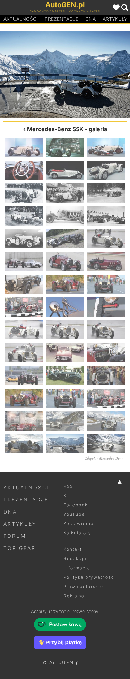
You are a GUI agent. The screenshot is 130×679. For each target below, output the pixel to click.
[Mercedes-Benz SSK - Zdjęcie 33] (106, 375)
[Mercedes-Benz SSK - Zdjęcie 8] (65, 193)
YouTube (74, 514)
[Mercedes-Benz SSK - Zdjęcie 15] (106, 238)
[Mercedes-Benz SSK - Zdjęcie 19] (24, 284)
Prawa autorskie (83, 586)
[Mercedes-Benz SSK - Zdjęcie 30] (106, 352)
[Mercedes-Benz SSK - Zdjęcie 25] (24, 330)
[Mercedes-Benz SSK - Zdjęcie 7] (24, 193)
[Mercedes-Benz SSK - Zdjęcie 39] (106, 421)
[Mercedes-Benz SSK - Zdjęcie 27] (106, 330)
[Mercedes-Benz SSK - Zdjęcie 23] (65, 307)
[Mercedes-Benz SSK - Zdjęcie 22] (24, 307)
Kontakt (72, 549)
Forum (14, 536)
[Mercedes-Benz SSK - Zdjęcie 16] (24, 261)
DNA (10, 512)
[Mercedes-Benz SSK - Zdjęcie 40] (32, 74)
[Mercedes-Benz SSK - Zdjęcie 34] (24, 398)
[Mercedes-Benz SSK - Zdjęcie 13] (24, 238)
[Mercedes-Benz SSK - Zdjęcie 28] (24, 352)
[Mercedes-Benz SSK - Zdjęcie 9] (106, 193)
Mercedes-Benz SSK (55, 129)
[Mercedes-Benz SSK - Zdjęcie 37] (24, 421)
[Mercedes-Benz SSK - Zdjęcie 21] (106, 284)
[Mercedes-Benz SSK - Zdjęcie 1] (24, 147)
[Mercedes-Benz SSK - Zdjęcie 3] (106, 147)
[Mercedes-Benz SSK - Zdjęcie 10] (24, 216)
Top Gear (19, 548)
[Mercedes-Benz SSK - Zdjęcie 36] (106, 398)
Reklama (73, 595)
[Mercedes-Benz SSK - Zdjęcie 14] (65, 238)
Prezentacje (61, 19)
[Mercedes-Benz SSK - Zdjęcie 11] (65, 216)
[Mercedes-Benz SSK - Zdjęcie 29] (65, 352)
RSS (68, 486)
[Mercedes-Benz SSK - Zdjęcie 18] (106, 261)
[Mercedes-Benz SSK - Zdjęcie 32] (65, 375)
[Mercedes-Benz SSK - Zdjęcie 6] (106, 170)
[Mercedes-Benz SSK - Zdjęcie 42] (106, 443)
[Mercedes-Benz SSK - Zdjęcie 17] (65, 261)
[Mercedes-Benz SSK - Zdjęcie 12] (106, 216)
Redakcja (74, 558)
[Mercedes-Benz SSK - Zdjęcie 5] (65, 170)
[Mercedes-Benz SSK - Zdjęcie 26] (65, 330)
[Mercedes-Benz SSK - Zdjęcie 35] (65, 398)
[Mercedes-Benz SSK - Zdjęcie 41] (65, 443)
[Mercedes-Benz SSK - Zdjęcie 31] (24, 375)
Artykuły (19, 524)
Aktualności (20, 19)
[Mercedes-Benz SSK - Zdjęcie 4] (24, 170)
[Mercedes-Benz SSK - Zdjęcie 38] (65, 421)
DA (90, 19)
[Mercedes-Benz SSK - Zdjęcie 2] (65, 147)
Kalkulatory (77, 532)
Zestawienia (78, 523)
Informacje (76, 567)
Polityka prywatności (89, 577)
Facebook (75, 504)
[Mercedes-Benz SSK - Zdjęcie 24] (106, 307)
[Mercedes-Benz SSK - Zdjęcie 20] (65, 284)
